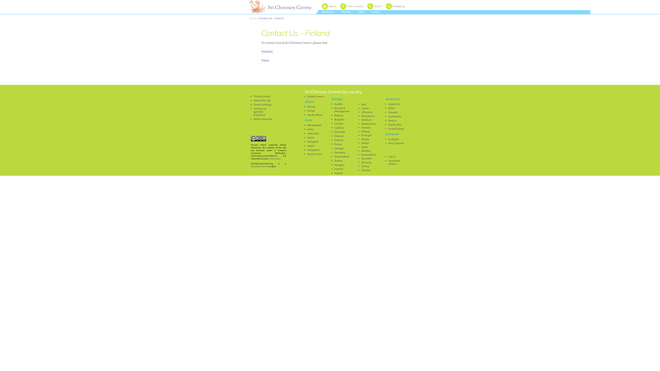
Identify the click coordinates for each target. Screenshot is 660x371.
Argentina (394, 104)
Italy (363, 104)
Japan (310, 137)
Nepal (310, 145)
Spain (364, 147)
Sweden (366, 150)
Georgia (339, 148)
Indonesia (313, 133)
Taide (361, 12)
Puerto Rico (395, 124)
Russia (365, 139)
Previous (271, 83)
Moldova (366, 119)
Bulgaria (339, 119)
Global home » (315, 96)
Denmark (339, 131)
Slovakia (366, 158)
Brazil (391, 108)
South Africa (314, 114)
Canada (393, 112)
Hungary (339, 164)
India (310, 129)
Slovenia (366, 162)
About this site (262, 100)
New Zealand (396, 143)
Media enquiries (263, 119)
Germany (339, 152)
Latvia (365, 108)
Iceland (338, 169)
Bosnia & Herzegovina (341, 109)
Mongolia (313, 141)
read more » (275, 158)
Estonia (338, 136)
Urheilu (375, 12)
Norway (366, 127)
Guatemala (394, 116)
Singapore (313, 149)
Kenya (311, 110)
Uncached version (394, 162)
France (338, 144)
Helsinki (267, 51)
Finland (338, 140)
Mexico (392, 120)
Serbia (365, 143)
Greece (338, 160)
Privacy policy (262, 96)
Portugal (366, 135)
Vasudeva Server (259, 166)
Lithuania (367, 112)
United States (396, 128)
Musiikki (346, 12)
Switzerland (368, 154)
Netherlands (368, 123)
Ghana (311, 106)
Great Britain (341, 156)
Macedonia (368, 116)
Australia (393, 139)
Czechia (339, 127)
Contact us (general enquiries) (260, 111)
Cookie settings (263, 104)
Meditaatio (328, 12)
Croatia (338, 123)
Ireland (338, 173)
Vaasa (265, 60)
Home (252, 18)
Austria (338, 104)
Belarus (338, 115)
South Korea (314, 154)
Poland (365, 131)
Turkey (365, 166)
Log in (391, 156)
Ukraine (366, 170)
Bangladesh (314, 125)
